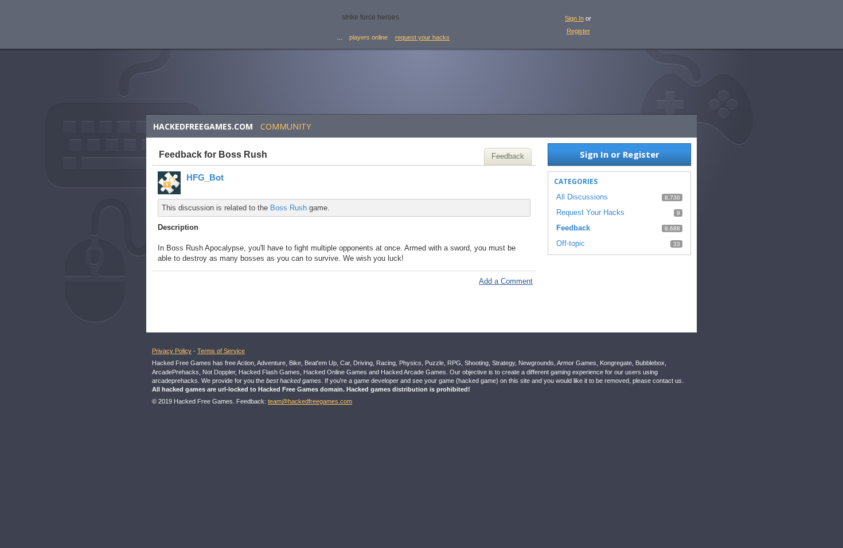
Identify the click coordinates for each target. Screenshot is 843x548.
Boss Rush (288, 207)
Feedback (507, 156)
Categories (576, 181)
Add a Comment (506, 281)
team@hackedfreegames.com (310, 401)
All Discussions (582, 197)
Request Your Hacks (590, 212)
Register (578, 31)
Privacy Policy (172, 350)
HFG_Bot (205, 177)
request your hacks (422, 37)
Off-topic (570, 243)
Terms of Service (221, 350)
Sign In (574, 18)
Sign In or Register (619, 154)
